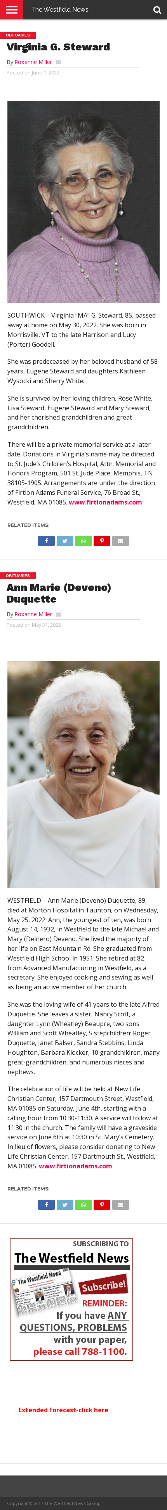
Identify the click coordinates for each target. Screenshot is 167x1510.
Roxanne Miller (33, 62)
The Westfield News (60, 9)
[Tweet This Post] (64, 539)
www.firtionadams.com (105, 502)
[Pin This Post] (102, 539)
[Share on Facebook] (46, 539)
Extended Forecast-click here (63, 1410)
